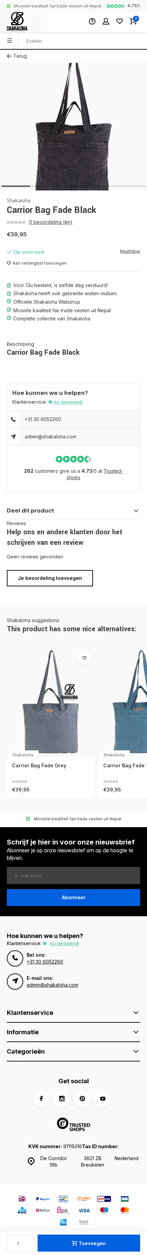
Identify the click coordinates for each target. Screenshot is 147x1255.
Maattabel (130, 251)
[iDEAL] (22, 1200)
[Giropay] (104, 1200)
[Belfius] (42, 1211)
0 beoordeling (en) (50, 222)
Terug (20, 56)
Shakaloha (18, 200)
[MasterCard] (124, 1211)
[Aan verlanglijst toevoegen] (84, 658)
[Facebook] (41, 1098)
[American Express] (63, 1223)
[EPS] (63, 1211)
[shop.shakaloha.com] (24, 22)
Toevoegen (92, 1243)
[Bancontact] (63, 1200)
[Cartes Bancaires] (124, 1200)
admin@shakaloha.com (50, 436)
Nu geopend (67, 402)
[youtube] (102, 1098)
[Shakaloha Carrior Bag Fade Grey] (51, 702)
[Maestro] (104, 1211)
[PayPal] (42, 1200)
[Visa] (83, 1211)
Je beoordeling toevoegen (50, 578)
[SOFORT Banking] (83, 1200)
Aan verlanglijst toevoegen (40, 263)
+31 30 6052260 (43, 419)
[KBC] (22, 1211)
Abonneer (73, 897)
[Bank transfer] (83, 1223)
